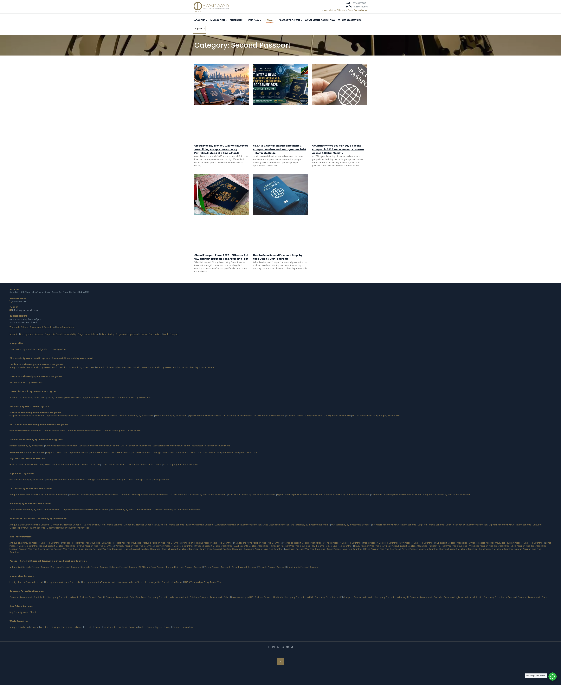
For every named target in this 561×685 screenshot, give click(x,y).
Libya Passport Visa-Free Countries (528, 545)
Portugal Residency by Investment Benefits (394, 524)
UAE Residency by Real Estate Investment (131, 509)
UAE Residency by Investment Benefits (310, 524)
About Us (199, 20)
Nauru (186, 627)
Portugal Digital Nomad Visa (101, 479)
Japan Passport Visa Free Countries (344, 549)
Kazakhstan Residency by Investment (211, 445)
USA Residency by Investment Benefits (350, 524)
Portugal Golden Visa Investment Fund (65, 479)
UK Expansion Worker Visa (338, 415)
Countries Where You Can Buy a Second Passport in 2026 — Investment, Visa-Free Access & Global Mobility (338, 149)
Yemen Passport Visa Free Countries (419, 549)
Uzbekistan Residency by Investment (171, 445)
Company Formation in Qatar (532, 597)
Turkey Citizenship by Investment (64, 397)
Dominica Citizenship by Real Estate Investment (93, 494)
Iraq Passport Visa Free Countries (66, 549)
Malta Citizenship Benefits (276, 524)
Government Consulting (320, 20)
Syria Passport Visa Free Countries (496, 549)
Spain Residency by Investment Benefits (466, 524)
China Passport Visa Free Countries (382, 549)
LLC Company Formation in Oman (180, 464)
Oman (270, 21)
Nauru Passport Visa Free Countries (372, 545)
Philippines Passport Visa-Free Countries (489, 545)
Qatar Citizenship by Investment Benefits (68, 527)
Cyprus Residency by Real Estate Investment (85, 509)
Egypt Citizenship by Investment (99, 397)
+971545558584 (360, 6)
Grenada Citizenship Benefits (138, 524)
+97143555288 (359, 3)
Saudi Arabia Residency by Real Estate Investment (34, 509)
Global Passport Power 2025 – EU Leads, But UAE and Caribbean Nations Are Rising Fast (221, 256)
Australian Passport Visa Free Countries (305, 549)
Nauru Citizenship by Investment (134, 397)
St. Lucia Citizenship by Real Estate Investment (252, 494)
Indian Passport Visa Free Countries (409, 545)
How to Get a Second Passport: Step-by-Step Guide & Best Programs (278, 256)
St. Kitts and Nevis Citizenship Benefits (103, 524)
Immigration (217, 20)
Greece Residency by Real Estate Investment (178, 509)
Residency (253, 20)
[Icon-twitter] (278, 647)
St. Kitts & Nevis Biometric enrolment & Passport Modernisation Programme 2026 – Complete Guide (279, 149)
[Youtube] (287, 647)
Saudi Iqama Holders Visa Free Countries (332, 545)
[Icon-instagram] (273, 647)
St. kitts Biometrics (349, 20)
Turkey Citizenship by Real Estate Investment (347, 494)
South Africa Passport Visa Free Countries (221, 549)
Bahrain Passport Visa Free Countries (458, 549)
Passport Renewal (289, 20)
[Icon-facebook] (268, 647)
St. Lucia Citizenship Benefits (169, 524)
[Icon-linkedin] (282, 647)
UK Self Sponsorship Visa (364, 415)
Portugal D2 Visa (161, 479)
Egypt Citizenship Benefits (431, 524)
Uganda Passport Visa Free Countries (103, 549)
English (198, 28)
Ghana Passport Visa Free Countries (180, 549)
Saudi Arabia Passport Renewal (302, 567)
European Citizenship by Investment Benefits (238, 524)
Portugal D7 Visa (125, 479)
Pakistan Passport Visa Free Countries (448, 545)
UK (192, 627)
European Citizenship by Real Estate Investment (447, 494)
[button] (206, 20)
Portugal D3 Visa (143, 479)
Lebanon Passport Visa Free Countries (28, 549)
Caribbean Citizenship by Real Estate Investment (396, 494)
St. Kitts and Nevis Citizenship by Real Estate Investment (198, 494)
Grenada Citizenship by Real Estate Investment (144, 494)
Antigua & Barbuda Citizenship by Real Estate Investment (38, 494)
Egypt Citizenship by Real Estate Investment (300, 494)
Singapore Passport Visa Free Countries (264, 549)
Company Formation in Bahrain (500, 597)
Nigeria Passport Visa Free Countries (142, 549)
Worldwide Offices (334, 10)
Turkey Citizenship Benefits (199, 524)
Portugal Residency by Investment (26, 479)
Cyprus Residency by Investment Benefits (510, 524)
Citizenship (236, 20)
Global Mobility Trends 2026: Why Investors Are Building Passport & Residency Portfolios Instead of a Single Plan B (221, 149)
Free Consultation (358, 10)
